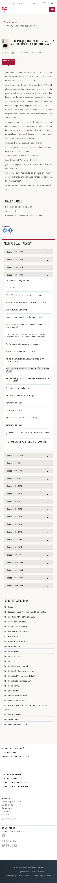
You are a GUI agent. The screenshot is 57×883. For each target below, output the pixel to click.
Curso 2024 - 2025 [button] (15, 267)
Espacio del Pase (15, 651)
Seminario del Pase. (14, 410)
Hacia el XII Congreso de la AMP (22, 671)
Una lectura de (16, 309)
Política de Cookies (24, 876)
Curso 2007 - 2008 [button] (15, 570)
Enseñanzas (13, 636)
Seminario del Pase (14, 402)
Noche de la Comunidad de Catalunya (22, 417)
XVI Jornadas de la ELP (17, 724)
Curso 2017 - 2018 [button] (14, 494)
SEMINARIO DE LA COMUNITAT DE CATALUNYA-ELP (27, 433)
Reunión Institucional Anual (17, 388)
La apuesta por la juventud (17, 280)
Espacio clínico (14, 646)
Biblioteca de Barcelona (15, 782)
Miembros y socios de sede (15, 756)
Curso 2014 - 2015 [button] (14, 516)
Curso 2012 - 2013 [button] (14, 532)
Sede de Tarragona (12, 778)
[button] (33, 3)
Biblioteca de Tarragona (15, 786)
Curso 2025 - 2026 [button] (15, 259)
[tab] (28, 251)
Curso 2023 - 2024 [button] (15, 275)
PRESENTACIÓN (8, 60)
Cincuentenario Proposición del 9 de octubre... (27, 612)
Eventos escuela (15, 656)
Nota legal (10, 876)
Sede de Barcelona (12, 22)
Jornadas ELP (35, 52)
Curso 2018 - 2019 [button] (14, 486)
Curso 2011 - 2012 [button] (14, 539)
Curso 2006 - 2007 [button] (15, 578)
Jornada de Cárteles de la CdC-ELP (20, 351)
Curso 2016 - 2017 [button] (14, 501)
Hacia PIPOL (13, 686)
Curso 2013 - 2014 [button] (14, 524)
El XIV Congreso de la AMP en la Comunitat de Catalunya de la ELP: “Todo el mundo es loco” (25, 335)
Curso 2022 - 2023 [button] (15, 455)
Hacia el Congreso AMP (18, 666)
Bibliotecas (12, 607)
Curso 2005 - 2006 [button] (15, 585)
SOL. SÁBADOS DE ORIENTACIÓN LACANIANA (26, 442)
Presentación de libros (17, 695)
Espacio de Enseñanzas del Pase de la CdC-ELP (26, 302)
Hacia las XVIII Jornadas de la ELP (22, 676)
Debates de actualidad (17, 626)
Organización (9, 752)
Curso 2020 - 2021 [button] (15, 471)
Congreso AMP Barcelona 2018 (21, 617)
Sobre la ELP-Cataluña (13, 748)
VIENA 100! (10, 287)
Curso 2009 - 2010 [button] (15, 555)
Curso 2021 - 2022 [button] (15, 463)
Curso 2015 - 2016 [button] (14, 509)
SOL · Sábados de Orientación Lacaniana (23, 295)
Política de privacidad (42, 876)
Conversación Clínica (17, 621)
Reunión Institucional (17, 700)
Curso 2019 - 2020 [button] (15, 478)
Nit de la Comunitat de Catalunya (20, 395)
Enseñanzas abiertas (17, 641)
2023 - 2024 (20, 52)
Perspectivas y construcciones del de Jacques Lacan (27, 379)
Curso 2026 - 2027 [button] (15, 252)
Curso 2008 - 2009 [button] (15, 562)
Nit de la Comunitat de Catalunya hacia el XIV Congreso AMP (25, 360)
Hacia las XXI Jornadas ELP (19, 681)
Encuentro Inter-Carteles (18, 631)
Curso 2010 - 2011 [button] (14, 547)
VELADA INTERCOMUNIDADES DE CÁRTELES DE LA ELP (27, 369)
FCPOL (11, 661)
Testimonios (13, 719)
